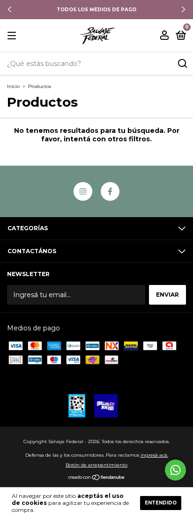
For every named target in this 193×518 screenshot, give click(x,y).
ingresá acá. (154, 455)
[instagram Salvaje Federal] (83, 191)
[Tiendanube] (96, 478)
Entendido (161, 503)
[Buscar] (182, 63)
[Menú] (13, 36)
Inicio (13, 86)
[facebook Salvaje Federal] (110, 191)
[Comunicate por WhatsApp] (175, 470)
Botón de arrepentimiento (96, 465)
